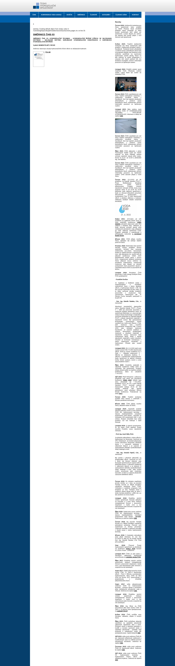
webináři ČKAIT (122, 611)
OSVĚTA (69, 15)
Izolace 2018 (130, 549)
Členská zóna (121, 15)
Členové (93, 15)
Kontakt (135, 15)
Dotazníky (106, 15)
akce (120, 393)
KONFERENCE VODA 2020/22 (51, 15)
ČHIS (34, 15)
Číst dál (47, 52)
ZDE (121, 116)
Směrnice (81, 15)
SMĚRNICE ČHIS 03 (44, 34)
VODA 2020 (127, 380)
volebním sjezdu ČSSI (133, 557)
